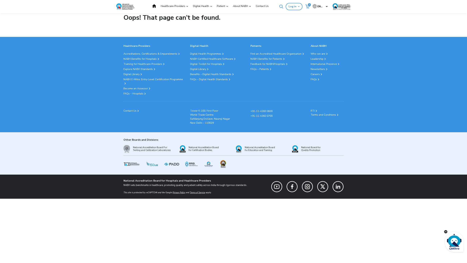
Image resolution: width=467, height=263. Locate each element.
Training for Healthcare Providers (142, 64)
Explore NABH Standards (138, 69)
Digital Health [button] (201, 6)
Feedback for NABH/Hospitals (267, 64)
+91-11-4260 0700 (261, 116)
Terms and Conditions (323, 115)
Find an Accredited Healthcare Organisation (276, 54)
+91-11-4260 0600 (261, 111)
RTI (313, 111)
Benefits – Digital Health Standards (210, 74)
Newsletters (318, 69)
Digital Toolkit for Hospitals (206, 64)
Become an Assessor (135, 88)
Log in (292, 6)
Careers (315, 74)
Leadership (317, 59)
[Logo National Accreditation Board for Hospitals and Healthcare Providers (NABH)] (125, 6)
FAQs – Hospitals (133, 93)
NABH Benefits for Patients (266, 59)
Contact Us (262, 6)
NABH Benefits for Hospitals (140, 59)
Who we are (318, 54)
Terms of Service (197, 192)
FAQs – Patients (259, 69)
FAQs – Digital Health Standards (209, 79)
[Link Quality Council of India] (342, 6)
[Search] (281, 6)
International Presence (324, 64)
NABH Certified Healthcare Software (211, 59)
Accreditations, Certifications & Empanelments (150, 54)
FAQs (314, 79)
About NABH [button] (240, 6)
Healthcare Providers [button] (173, 6)
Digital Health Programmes (205, 54)
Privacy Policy (179, 192)
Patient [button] (221, 6)
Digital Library (131, 74)
